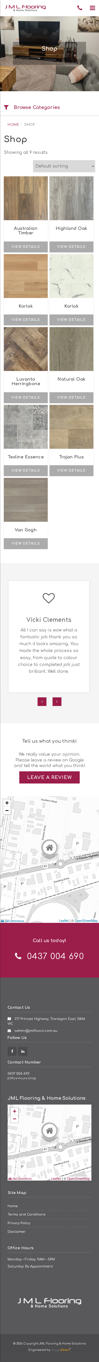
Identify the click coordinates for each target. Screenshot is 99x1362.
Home (13, 124)
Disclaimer (17, 1232)
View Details (25, 247)
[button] (92, 8)
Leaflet (64, 920)
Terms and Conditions (26, 1214)
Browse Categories (37, 107)
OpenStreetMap (86, 920)
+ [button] (7, 803)
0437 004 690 (18, 1073)
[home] (49, 1295)
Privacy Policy (19, 1223)
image (60, 1350)
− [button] (7, 810)
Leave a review (49, 777)
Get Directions (14, 921)
